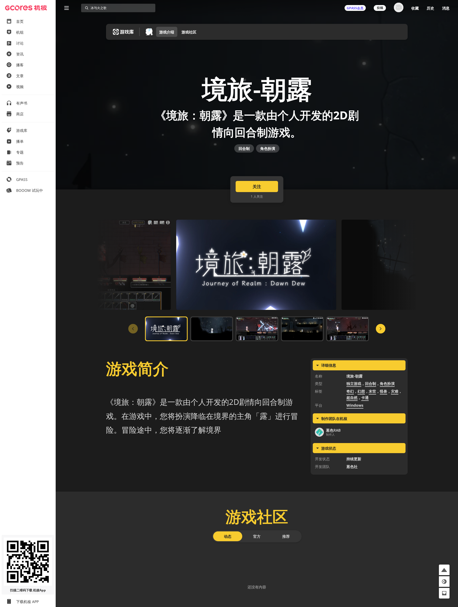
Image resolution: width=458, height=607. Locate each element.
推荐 (286, 536)
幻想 (361, 391)
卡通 (365, 397)
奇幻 (350, 391)
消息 (446, 8)
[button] (444, 570)
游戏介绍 (166, 31)
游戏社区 (189, 31)
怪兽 (383, 391)
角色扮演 (267, 148)
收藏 (415, 8)
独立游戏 (353, 383)
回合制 (244, 148)
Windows (354, 405)
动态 (227, 536)
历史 (430, 8)
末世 (372, 391)
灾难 (394, 391)
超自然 (352, 397)
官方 (257, 536)
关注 (257, 186)
